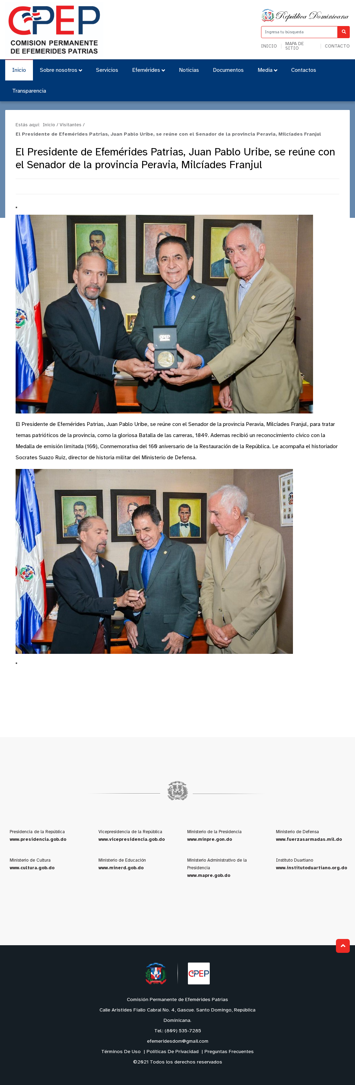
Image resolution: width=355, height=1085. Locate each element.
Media (265, 70)
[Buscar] (344, 32)
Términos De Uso (121, 1051)
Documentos (228, 70)
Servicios (107, 70)
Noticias (189, 70)
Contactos (303, 70)
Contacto (337, 46)
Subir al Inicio (343, 946)
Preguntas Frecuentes (229, 1051)
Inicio (269, 46)
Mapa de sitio (294, 46)
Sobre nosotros (58, 70)
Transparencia (29, 91)
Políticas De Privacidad (173, 1051)
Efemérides (146, 70)
